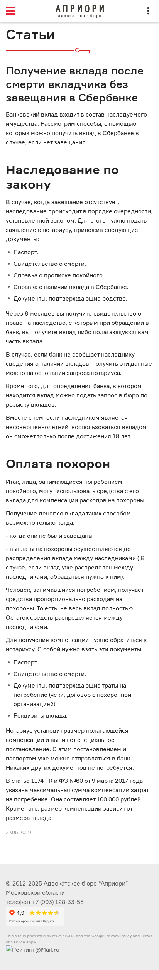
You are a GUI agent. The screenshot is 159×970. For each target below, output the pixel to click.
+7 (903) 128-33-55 (58, 902)
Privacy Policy (118, 935)
